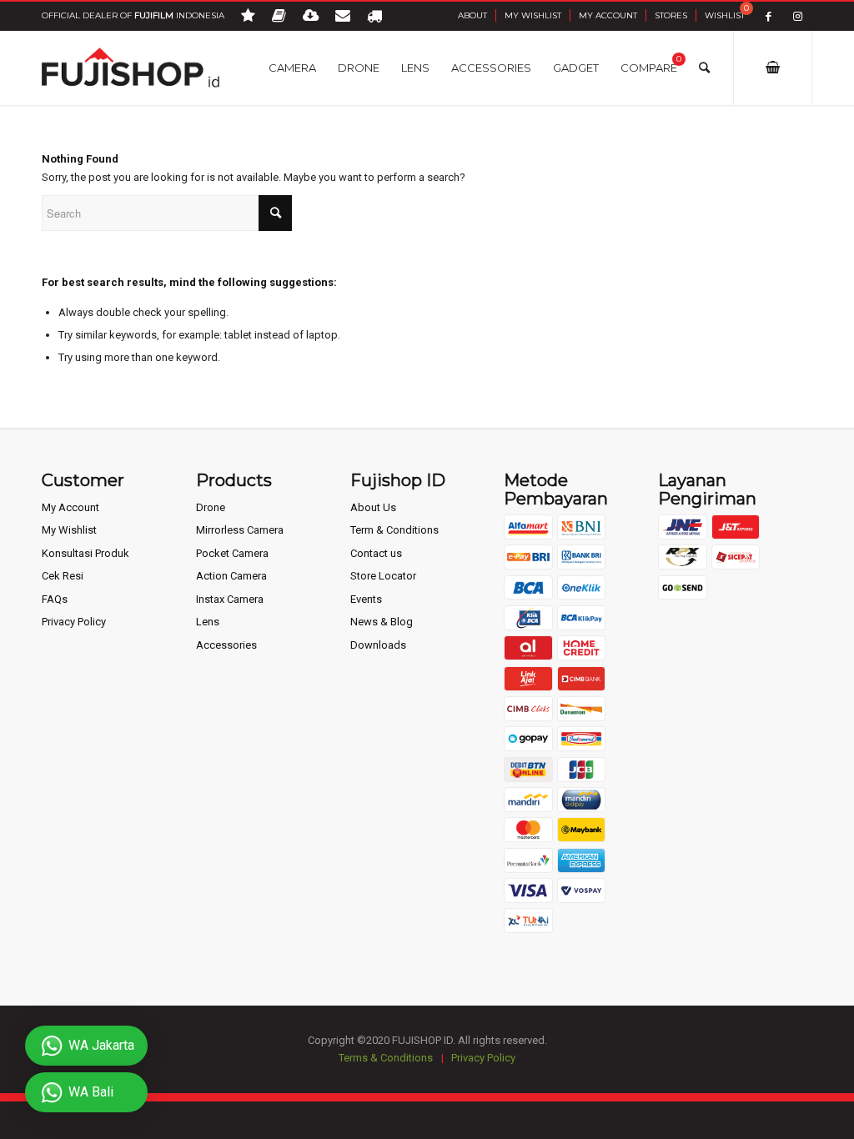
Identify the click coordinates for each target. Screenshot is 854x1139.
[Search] (704, 67)
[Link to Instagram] (797, 16)
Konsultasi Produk (85, 553)
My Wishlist (533, 15)
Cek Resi (62, 576)
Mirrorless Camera (240, 530)
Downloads (378, 645)
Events (366, 599)
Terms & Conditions (386, 1057)
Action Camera (231, 576)
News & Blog (381, 621)
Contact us (376, 553)
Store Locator (383, 576)
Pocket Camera (232, 553)
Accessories (226, 645)
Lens (207, 621)
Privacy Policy (74, 621)
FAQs (55, 599)
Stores (671, 15)
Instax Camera (230, 599)
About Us (373, 507)
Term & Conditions (394, 530)
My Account (608, 15)
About (472, 15)
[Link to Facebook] (768, 16)
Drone (210, 507)
